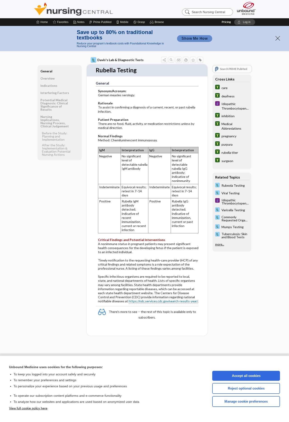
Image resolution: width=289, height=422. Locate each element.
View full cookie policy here (28, 408)
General (46, 71)
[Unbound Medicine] (246, 8)
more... (219, 244)
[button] (157, 22)
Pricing (226, 22)
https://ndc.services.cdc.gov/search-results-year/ (163, 301)
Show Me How (195, 38)
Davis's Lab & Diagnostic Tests (120, 60)
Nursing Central (90, 9)
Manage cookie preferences (246, 401)
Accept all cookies (246, 376)
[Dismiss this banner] (277, 38)
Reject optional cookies (246, 388)
